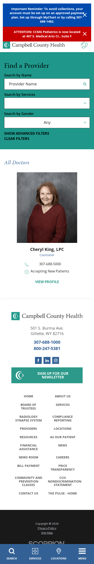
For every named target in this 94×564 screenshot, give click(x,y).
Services (63, 405)
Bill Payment (28, 466)
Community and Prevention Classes (28, 481)
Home (28, 396)
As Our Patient (62, 437)
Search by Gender (19, 113)
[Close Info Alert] (85, 34)
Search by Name (17, 75)
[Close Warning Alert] (85, 15)
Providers (28, 428)
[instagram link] (55, 360)
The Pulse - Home (62, 493)
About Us (63, 396)
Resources (28, 437)
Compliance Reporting (62, 418)
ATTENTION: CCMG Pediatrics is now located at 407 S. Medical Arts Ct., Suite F (47, 34)
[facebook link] (38, 360)
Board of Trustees (28, 406)
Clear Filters (16, 138)
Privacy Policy (47, 528)
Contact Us (28, 493)
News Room (28, 457)
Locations (62, 428)
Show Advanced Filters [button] (26, 133)
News (62, 445)
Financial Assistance (28, 447)
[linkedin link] (47, 360)
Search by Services (19, 94)
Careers (62, 457)
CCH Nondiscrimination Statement (64, 481)
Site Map (47, 532)
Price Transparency (62, 467)
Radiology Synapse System (28, 418)
